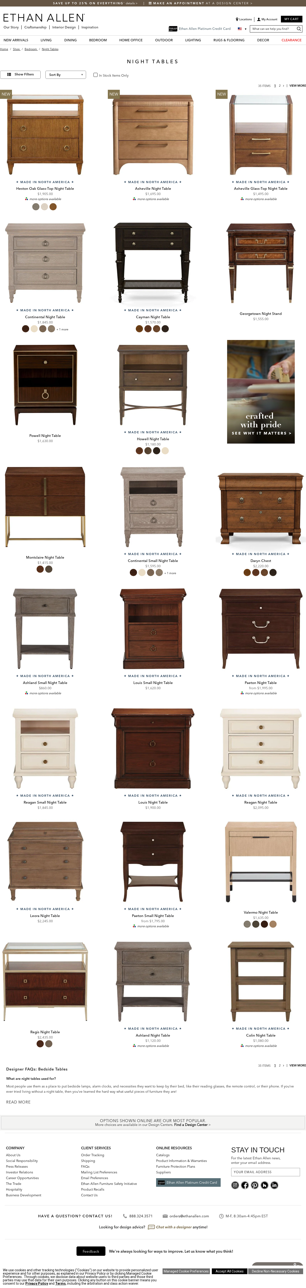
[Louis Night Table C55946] (153, 749)
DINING (70, 40)
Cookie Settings (186, 1271)
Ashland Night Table (153, 1035)
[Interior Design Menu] (77, 25)
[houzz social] (264, 1185)
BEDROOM (98, 40)
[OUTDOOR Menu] (175, 40)
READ (12, 1102)
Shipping (88, 1161)
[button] (267, 21)
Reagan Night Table (260, 802)
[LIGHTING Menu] (204, 40)
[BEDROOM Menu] (109, 40)
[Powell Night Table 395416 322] (45, 385)
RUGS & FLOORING (229, 40)
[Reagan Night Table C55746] (261, 749)
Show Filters (24, 74)
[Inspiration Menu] (99, 25)
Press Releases (17, 1166)
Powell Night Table (45, 435)
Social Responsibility (22, 1161)
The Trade (13, 1184)
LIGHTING (193, 40)
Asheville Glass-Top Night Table (261, 188)
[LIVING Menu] (54, 40)
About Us (13, 1155)
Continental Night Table (45, 317)
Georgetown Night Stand (261, 313)
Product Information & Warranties (181, 1161)
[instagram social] (235, 1185)
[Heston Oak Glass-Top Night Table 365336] (45, 135)
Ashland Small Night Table (45, 682)
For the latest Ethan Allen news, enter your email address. (256, 1160)
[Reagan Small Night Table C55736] (45, 749)
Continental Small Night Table (153, 560)
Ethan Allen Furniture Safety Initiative (109, 1184)
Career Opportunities (22, 1178)
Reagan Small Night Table (45, 802)
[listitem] (261, 398)
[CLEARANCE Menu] (304, 40)
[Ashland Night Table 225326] (153, 982)
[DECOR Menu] (272, 40)
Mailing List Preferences (99, 1172)
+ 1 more (62, 329)
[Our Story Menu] (20, 25)
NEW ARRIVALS (16, 40)
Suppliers (163, 1172)
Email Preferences (94, 1178)
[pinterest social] (255, 1185)
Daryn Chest (261, 560)
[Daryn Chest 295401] (261, 507)
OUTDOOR (164, 40)
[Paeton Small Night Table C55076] (153, 862)
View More (298, 85)
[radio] (35, 206)
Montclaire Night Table (45, 557)
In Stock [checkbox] (103, 75)
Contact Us (89, 1195)
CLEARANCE (291, 40)
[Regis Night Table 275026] (45, 982)
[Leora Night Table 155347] (45, 862)
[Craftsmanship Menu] (48, 25)
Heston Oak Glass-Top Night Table (45, 188)
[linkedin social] (274, 1185)
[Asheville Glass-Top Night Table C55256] (261, 135)
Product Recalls (92, 1189)
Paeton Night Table (261, 682)
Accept (229, 1271)
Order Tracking (92, 1155)
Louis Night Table (153, 802)
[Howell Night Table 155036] (153, 385)
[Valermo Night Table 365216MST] (261, 862)
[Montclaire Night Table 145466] (45, 507)
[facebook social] (245, 1185)
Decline (275, 1271)
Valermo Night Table (261, 912)
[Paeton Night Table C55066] (261, 629)
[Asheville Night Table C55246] (153, 135)
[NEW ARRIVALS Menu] (31, 40)
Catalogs (162, 1155)
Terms (60, 1283)
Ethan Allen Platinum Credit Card (192, 1182)
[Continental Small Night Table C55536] (153, 507)
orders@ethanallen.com (189, 1216)
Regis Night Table (45, 1032)
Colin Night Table (261, 1035)
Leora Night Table (45, 915)
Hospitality (14, 1189)
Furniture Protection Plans (175, 1166)
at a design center (201, 3)
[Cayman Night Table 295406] (153, 263)
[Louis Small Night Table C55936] (153, 629)
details (131, 3)
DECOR (263, 40)
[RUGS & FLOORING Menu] (247, 40)
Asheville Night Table (153, 188)
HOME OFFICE (130, 40)
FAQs (85, 1166)
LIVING (46, 40)
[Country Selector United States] (242, 28)
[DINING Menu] (79, 40)
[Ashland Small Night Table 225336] (45, 629)
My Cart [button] (291, 19)
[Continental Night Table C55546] (45, 263)
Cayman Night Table (153, 317)
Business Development (23, 1195)
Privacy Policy (36, 1283)
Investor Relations (19, 1172)
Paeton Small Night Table (153, 915)
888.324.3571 (141, 1216)
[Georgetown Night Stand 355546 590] (261, 263)
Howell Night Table (153, 439)
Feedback (91, 1251)
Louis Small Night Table (153, 682)
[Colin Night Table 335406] (261, 982)
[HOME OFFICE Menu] (145, 40)
